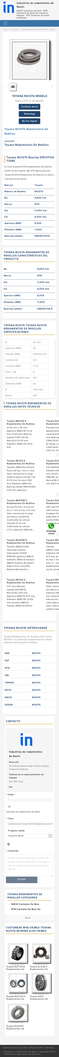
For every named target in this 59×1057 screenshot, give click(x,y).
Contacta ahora (29, 106)
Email (10, 795)
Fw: (6, 217)
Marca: (8, 204)
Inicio (5, 29)
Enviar (21, 879)
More (28, 918)
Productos (14, 29)
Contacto (24, 1048)
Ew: (6, 210)
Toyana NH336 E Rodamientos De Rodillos (21, 581)
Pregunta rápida (16, 831)
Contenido (12, 851)
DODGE (9, 704)
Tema (9, 818)
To (9, 807)
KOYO (8, 690)
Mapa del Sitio (37, 1048)
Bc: (6, 198)
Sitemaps (49, 1048)
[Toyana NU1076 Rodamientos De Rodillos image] (29, 60)
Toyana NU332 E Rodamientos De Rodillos (21, 462)
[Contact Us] (51, 528)
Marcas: (8, 185)
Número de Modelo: (15, 191)
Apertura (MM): (13, 223)
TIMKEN (9, 682)
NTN (7, 668)
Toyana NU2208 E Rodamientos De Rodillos (21, 542)
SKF (7, 660)
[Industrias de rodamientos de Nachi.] (9, 7)
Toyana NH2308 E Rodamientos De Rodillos (21, 502)
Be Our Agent (29, 121)
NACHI (8, 697)
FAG (7, 675)
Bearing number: (13, 236)
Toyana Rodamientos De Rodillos (35, 29)
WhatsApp (29, 114)
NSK (7, 653)
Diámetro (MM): (13, 229)
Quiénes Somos (10, 1048)
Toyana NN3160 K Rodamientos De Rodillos (21, 423)
